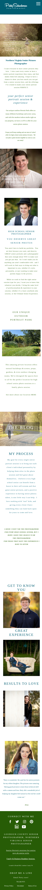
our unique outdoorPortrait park (21, 316)
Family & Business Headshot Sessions (21, 859)
